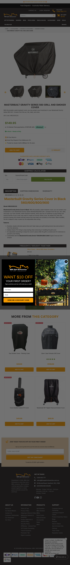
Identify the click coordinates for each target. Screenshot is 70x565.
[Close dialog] (66, 261)
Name (5, 286)
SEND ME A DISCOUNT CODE (18, 300)
